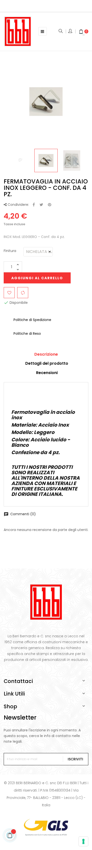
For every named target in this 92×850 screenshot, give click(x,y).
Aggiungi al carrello (37, 278)
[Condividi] (34, 205)
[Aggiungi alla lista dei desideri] (9, 292)
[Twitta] (41, 205)
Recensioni (47, 373)
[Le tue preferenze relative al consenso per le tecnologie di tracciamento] (83, 841)
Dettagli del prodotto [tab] (46, 363)
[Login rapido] (70, 31)
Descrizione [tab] (46, 354)
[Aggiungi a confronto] (22, 292)
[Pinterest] (49, 205)
